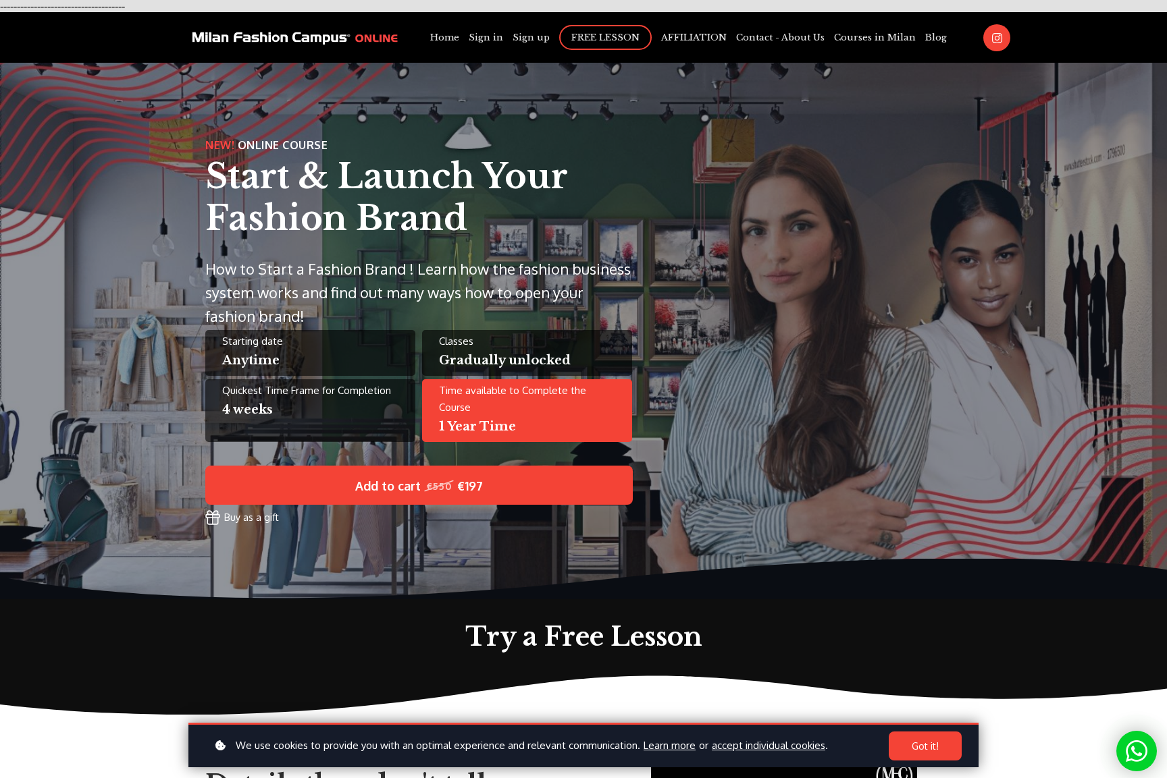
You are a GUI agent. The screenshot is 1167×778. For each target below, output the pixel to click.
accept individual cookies (768, 745)
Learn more (670, 745)
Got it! (925, 746)
